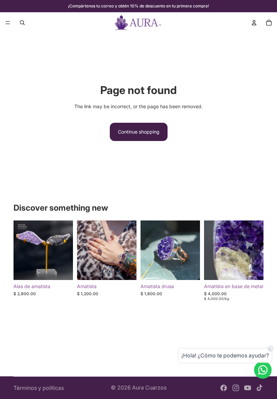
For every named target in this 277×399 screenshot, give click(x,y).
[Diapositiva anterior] (21, 250)
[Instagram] (236, 388)
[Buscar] (22, 22)
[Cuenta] (254, 22)
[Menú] (8, 22)
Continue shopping (138, 132)
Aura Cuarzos (149, 387)
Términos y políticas (39, 387)
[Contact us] (263, 370)
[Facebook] (224, 388)
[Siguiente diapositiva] (65, 250)
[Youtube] (248, 388)
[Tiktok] (259, 388)
